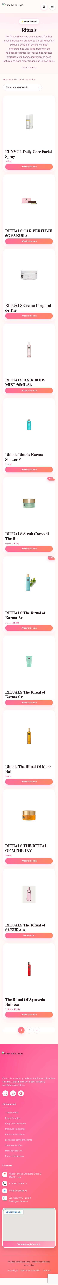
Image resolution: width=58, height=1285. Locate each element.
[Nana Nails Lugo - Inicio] (12, 6)
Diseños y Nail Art (12, 1150)
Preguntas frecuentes (14, 1123)
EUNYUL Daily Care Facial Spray (28, 153)
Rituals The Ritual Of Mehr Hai (28, 768)
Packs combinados (13, 1156)
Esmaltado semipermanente (17, 1139)
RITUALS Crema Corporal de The (28, 307)
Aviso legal (13, 1270)
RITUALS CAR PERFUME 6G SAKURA (28, 233)
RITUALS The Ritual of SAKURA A (25, 927)
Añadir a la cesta (29, 241)
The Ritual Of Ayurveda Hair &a (25, 1001)
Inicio (24, 67)
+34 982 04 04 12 (18, 1183)
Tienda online (10, 1112)
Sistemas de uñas (12, 1145)
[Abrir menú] (52, 6)
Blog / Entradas (11, 1118)
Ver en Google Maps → (29, 1244)
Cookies (46, 1270)
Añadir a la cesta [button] (29, 166)
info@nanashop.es (18, 1190)
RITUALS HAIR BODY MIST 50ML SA (25, 382)
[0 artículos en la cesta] (44, 6)
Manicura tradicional (13, 1129)
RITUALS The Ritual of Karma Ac (25, 615)
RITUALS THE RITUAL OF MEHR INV (26, 848)
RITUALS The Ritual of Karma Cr (25, 694)
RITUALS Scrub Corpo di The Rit (27, 536)
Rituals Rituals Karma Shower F (24, 456)
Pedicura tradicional (13, 1134)
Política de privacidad (30, 1270)
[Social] (5, 1093)
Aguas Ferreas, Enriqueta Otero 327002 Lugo (25, 1175)
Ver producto (29, 935)
